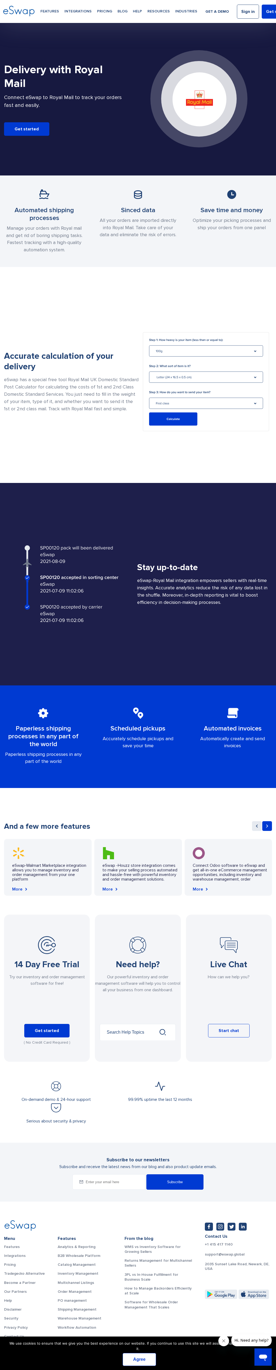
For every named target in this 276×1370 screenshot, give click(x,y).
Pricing (104, 11)
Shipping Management (77, 1309)
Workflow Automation (77, 1327)
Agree (139, 1359)
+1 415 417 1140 (219, 1244)
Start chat (229, 1030)
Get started (27, 129)
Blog (122, 11)
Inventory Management (78, 1273)
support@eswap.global (224, 1254)
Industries (186, 11)
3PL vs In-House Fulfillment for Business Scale (151, 1277)
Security (11, 1318)
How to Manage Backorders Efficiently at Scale (158, 1290)
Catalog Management (77, 1264)
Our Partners (15, 1291)
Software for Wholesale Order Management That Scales (151, 1304)
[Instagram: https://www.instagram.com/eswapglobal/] (220, 1227)
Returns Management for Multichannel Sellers (158, 1263)
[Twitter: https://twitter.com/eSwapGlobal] (231, 1227)
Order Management (75, 1291)
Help (137, 11)
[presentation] (257, 826)
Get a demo (217, 11)
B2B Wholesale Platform (79, 1255)
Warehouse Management (79, 1318)
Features (49, 11)
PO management (72, 1300)
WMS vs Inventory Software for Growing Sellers (153, 1249)
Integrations (78, 11)
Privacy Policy (16, 1327)
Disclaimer (13, 1309)
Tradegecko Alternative (24, 1273)
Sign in (248, 11)
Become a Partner (20, 1282)
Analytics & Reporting (76, 1246)
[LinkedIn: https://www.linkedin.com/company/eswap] (243, 1227)
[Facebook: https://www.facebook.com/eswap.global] (209, 1227)
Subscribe (175, 1182)
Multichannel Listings (76, 1282)
